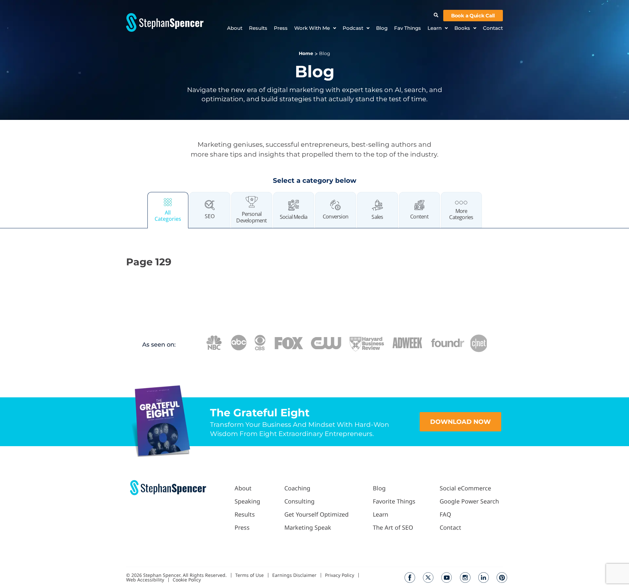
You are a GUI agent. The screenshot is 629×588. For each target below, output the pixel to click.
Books (462, 28)
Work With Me (312, 28)
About (234, 28)
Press (281, 28)
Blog (382, 28)
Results (258, 28)
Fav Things (407, 28)
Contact (493, 28)
